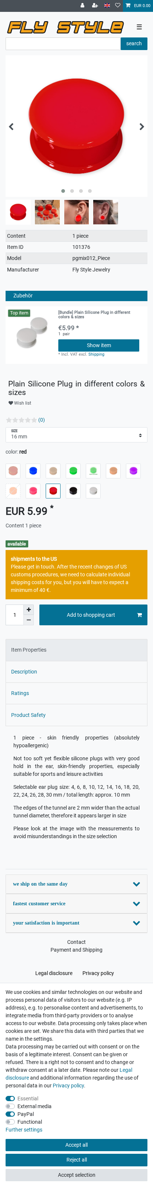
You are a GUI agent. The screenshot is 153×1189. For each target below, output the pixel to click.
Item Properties (28, 650)
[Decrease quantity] (28, 620)
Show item (99, 345)
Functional (29, 1122)
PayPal (25, 1114)
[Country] (107, 5)
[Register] (95, 6)
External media (34, 1106)
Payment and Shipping (76, 950)
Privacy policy (98, 973)
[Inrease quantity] (28, 610)
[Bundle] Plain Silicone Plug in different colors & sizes (94, 314)
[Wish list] (118, 6)
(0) (41, 420)
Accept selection (76, 1175)
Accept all (76, 1145)
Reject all (76, 1160)
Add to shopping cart (91, 615)
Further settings (24, 1130)
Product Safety (28, 715)
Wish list (22, 403)
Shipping (96, 354)
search (134, 43)
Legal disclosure (53, 973)
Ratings (20, 693)
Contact (76, 942)
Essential (27, 1098)
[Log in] (83, 6)
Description (24, 672)
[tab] (76, 650)
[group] (32, 332)
